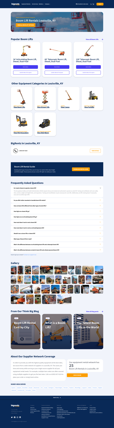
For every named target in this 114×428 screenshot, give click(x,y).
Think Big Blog (60, 409)
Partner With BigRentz (82, 409)
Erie (42, 387)
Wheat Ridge (77, 387)
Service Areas (35, 4)
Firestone (95, 387)
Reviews (32, 412)
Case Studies (60, 416)
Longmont (84, 387)
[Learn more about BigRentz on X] (12, 417)
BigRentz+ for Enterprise (82, 407)
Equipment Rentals (26, 4)
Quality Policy (93, 411)
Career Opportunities (35, 411)
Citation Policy (93, 409)
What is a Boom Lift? (55, 325)
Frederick (71, 387)
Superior (13, 387)
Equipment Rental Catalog (47, 407)
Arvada (45, 387)
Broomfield (24, 387)
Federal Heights (58, 387)
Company (47, 4)
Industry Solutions (45, 414)
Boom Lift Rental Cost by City (25, 325)
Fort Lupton (28, 390)
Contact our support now (30, 255)
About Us (32, 407)
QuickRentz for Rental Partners (48, 416)
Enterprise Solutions (46, 409)
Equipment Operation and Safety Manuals (66, 412)
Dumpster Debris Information (63, 414)
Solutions (41, 4)
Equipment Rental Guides (62, 411)
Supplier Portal (44, 417)
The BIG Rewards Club (46, 412)
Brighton (100, 387)
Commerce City (21, 390)
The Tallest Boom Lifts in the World (88, 325)
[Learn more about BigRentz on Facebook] (14, 417)
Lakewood (13, 390)
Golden (89, 387)
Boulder (30, 387)
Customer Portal (45, 411)
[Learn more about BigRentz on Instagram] (17, 417)
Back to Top (56, 397)
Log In (99, 4)
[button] (95, 151)
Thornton (66, 387)
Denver (34, 390)
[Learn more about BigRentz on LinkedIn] (20, 417)
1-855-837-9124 (23, 151)
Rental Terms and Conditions (96, 412)
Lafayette (19, 387)
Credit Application (61, 417)
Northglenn (51, 387)
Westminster (36, 387)
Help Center (59, 407)
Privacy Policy (93, 407)
